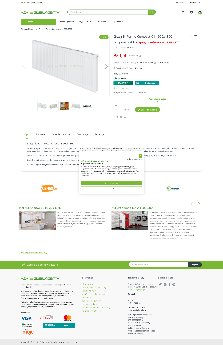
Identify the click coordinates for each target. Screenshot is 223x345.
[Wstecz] (191, 36)
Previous (193, 203)
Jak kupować (87, 284)
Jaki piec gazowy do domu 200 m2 (40, 207)
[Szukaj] (152, 12)
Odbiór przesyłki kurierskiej (94, 294)
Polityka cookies (89, 304)
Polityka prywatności (91, 311)
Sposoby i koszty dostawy (93, 287)
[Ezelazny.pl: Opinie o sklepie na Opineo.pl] (174, 188)
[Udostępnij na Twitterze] (117, 117)
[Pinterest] (173, 284)
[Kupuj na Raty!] (147, 83)
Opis (27, 134)
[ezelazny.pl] (40, 12)
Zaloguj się (180, 2)
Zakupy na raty (88, 291)
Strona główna (27, 29)
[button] (24, 66)
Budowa (40, 134)
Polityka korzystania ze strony (95, 307)
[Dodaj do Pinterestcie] (121, 117)
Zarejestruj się (194, 2)
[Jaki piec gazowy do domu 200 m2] (37, 220)
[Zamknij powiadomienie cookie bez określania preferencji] (140, 156)
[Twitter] (160, 284)
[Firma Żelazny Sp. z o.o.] (48, 278)
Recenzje (99, 134)
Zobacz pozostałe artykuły (33, 252)
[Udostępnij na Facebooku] (114, 117)
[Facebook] (169, 284)
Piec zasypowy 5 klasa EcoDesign (133, 207)
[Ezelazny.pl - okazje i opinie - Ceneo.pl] (49, 188)
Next (198, 203)
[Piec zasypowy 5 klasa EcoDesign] (130, 220)
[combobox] (107, 12)
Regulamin (86, 297)
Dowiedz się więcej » (123, 88)
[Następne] (200, 36)
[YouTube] (165, 284)
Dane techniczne (60, 134)
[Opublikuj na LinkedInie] (125, 117)
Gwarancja (82, 134)
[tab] (27, 135)
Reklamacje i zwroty (91, 301)
